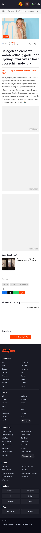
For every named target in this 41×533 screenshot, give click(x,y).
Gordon (23, 448)
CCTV (3, 410)
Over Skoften (27, 524)
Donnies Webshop (8, 473)
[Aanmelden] (35, 4)
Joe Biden (5, 455)
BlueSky (11, 501)
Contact (18, 524)
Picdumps (24, 362)
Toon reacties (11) (20, 337)
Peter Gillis (24, 445)
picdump (24, 396)
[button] (37, 11)
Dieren (23, 376)
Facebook (10, 491)
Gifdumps (5, 376)
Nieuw (4, 11)
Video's (17, 11)
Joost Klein (5, 448)
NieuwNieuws (6, 470)
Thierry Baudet (7, 452)
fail (3, 396)
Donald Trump (6, 431)
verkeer (4, 403)
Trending (11, 11)
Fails (3, 366)
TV (22, 372)
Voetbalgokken (7, 477)
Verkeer (4, 372)
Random (24, 366)
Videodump (5, 466)
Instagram (5, 413)
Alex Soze (24, 441)
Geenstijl (24, 470)
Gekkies (4, 383)
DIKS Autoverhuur (27, 466)
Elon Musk (24, 438)
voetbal (23, 413)
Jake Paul (5, 438)
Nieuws (4, 369)
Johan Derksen (26, 431)
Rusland (4, 416)
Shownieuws (6, 379)
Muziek (23, 383)
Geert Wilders (25, 435)
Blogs (23, 386)
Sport (23, 379)
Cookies (11, 524)
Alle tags (25, 421)
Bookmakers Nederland (29, 473)
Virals (24, 11)
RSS (30, 501)
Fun (3, 362)
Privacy (4, 524)
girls (22, 416)
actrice (12, 284)
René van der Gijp (7, 435)
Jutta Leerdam (7, 445)
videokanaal (32, 307)
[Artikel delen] (30, 44)
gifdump (23, 399)
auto (22, 410)
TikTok (4, 420)
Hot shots (30, 11)
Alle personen (27, 456)
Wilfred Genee (6, 441)
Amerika (4, 399)
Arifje (13, 43)
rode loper (5, 284)
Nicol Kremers (26, 452)
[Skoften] (8, 350)
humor (23, 403)
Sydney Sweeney (22, 284)
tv (21, 406)
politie (4, 406)
